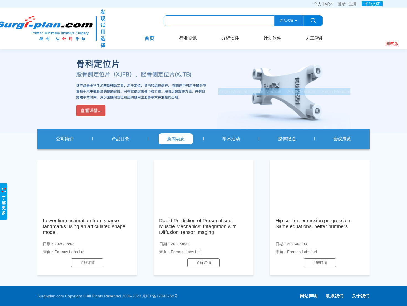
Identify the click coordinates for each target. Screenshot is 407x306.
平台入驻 (372, 3)
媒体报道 (287, 138)
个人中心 (324, 4)
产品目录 (120, 138)
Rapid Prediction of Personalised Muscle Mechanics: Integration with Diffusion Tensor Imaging (198, 226)
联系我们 (335, 296)
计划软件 (272, 38)
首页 (149, 38)
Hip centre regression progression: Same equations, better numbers (313, 223)
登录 (342, 4)
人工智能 (314, 38)
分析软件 (230, 38)
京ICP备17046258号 (160, 296)
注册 (352, 4)
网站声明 (309, 296)
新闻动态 (176, 138)
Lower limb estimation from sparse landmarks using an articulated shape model (84, 226)
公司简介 (65, 138)
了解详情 (87, 262)
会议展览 (342, 138)
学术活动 (231, 138)
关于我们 (361, 296)
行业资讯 (188, 38)
